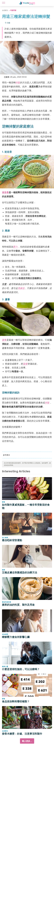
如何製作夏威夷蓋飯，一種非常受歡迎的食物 (26, 506)
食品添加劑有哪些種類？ (16, 701)
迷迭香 (5, 192)
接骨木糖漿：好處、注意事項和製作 (22, 733)
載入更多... (27, 741)
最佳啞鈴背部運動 (12, 540)
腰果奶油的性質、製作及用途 (18, 604)
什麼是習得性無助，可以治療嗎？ (21, 669)
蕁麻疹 (21, 288)
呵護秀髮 (13, 10)
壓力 (15, 246)
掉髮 (18, 82)
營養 (3, 502)
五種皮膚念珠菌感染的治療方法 (19, 572)
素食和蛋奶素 (6, 602)
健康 (3, 570)
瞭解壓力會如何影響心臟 (16, 636)
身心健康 (5, 537)
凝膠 (25, 363)
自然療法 (5, 10)
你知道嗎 (5, 634)
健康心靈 (5, 666)
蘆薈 (4, 340)
